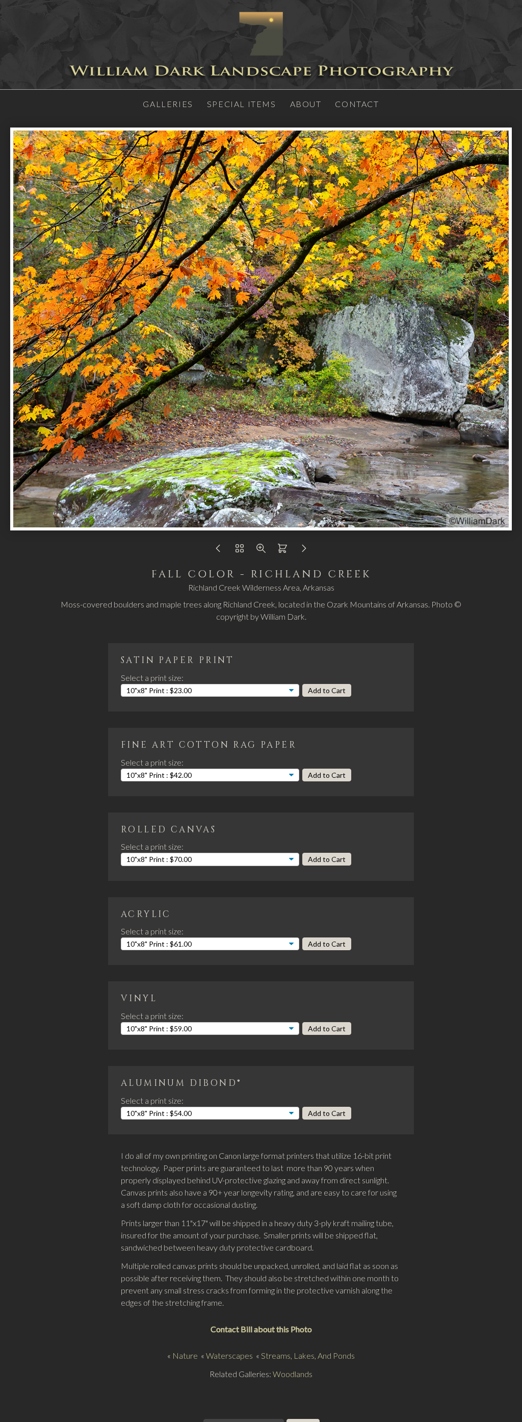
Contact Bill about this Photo (261, 1329)
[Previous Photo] (218, 550)
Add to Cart (327, 690)
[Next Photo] (303, 550)
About (306, 104)
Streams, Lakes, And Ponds (308, 1355)
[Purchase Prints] (282, 550)
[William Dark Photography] (261, 83)
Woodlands (292, 1374)
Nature (185, 1355)
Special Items (241, 104)
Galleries (168, 104)
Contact (357, 104)
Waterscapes (229, 1355)
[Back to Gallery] (239, 550)
